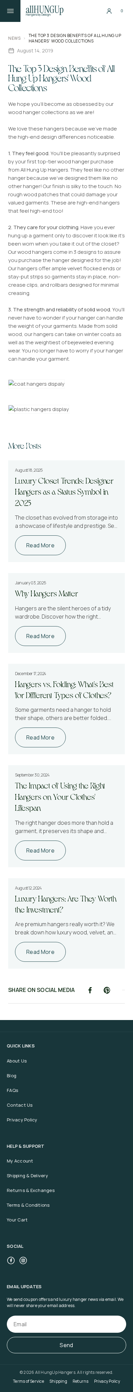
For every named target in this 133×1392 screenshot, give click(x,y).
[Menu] (10, 11)
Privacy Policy (22, 1120)
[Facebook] (11, 1260)
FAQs (12, 1090)
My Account (20, 1161)
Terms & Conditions (28, 1205)
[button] (122, 11)
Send (66, 1345)
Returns (81, 1381)
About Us (17, 1061)
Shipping (58, 1381)
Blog (11, 1075)
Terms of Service (28, 1381)
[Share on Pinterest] (107, 990)
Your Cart (17, 1220)
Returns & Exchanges (31, 1190)
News (14, 38)
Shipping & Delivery (27, 1175)
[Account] (109, 11)
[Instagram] (23, 1260)
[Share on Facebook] (90, 990)
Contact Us (20, 1105)
